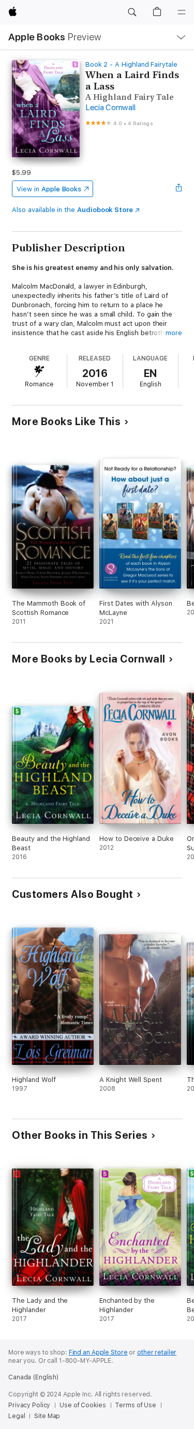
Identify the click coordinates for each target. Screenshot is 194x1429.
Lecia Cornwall (110, 107)
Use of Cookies (82, 1405)
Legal (16, 1416)
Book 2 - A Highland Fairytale (131, 64)
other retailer (156, 1352)
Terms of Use (135, 1405)
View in (49, 189)
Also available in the (72, 210)
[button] (132, 12)
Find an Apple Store (98, 1352)
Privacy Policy (29, 1405)
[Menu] (181, 12)
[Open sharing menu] (179, 189)
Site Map (47, 1416)
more (174, 333)
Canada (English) (33, 1377)
